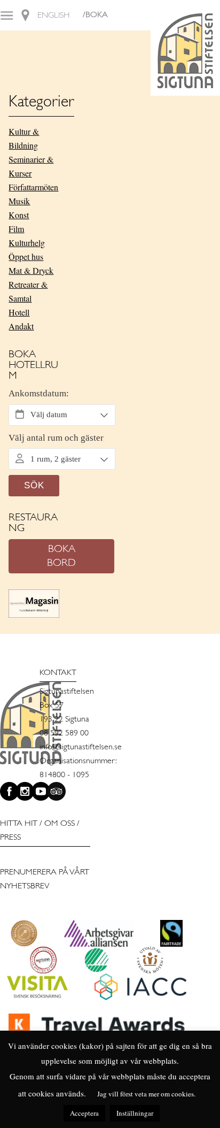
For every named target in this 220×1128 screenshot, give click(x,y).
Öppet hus (26, 256)
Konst (19, 214)
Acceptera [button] (84, 1113)
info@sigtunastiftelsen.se (81, 747)
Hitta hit (18, 823)
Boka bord (61, 556)
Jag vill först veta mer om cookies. (146, 1094)
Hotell (19, 312)
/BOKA (95, 15)
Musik (19, 200)
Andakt (21, 326)
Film (16, 228)
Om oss (59, 823)
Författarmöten (33, 187)
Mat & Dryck (31, 270)
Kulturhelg (27, 242)
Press (10, 837)
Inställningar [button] (134, 1113)
